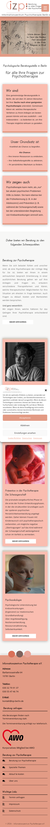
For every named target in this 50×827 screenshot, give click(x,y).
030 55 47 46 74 (10, 691)
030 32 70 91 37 (10, 687)
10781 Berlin (8, 676)
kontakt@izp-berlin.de (12, 701)
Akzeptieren (25, 417)
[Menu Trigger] (45, 8)
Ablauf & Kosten (16, 774)
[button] (45, 390)
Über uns (13, 780)
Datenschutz (27, 438)
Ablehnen (25, 425)
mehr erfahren (17, 322)
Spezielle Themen (17, 767)
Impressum (37, 438)
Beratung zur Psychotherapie (22, 760)
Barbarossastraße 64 (12, 672)
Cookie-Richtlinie (14, 438)
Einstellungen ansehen (25, 433)
